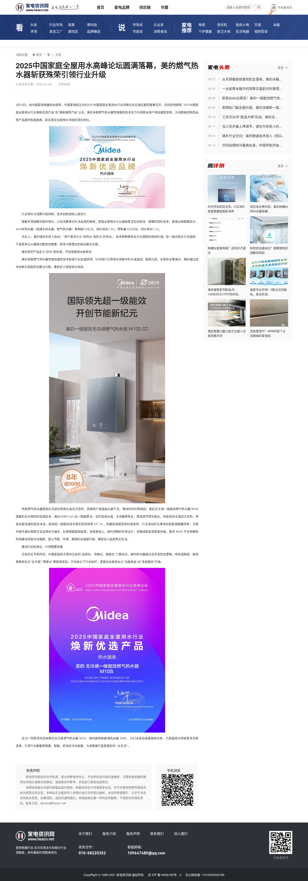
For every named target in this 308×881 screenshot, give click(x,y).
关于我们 (85, 833)
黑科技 (92, 24)
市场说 (138, 24)
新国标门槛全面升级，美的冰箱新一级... (252, 107)
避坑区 (73, 31)
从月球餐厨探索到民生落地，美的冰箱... (252, 79)
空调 (257, 24)
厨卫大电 (223, 31)
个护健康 (205, 31)
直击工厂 (56, 31)
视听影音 (261, 31)
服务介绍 (109, 833)
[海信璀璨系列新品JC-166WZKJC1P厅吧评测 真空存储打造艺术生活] (227, 271)
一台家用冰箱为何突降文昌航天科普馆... (252, 88)
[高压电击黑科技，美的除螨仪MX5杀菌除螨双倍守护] (269, 188)
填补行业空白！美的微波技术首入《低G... (253, 135)
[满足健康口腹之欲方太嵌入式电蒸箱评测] (227, 313)
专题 (164, 7)
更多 (281, 67)
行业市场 (56, 24)
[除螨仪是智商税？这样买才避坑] (227, 230)
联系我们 (157, 833)
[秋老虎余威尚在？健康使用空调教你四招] (269, 230)
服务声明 (133, 833)
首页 (100, 7)
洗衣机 (222, 24)
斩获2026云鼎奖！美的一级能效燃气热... (252, 98)
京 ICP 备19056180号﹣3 (164, 875)
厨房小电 (242, 24)
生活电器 (242, 31)
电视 (201, 24)
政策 (71, 24)
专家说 (138, 31)
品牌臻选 (93, 31)
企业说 (159, 24)
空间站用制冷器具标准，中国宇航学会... (252, 145)
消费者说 (160, 31)
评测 (33, 31)
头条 (33, 24)
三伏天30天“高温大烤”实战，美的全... (249, 116)
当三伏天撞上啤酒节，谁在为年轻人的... (252, 126)
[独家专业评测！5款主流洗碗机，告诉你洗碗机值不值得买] (269, 271)
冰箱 (276, 24)
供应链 (145, 7)
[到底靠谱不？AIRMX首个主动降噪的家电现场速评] (269, 313)
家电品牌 (121, 7)
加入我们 (181, 833)
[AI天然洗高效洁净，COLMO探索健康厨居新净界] (227, 188)
